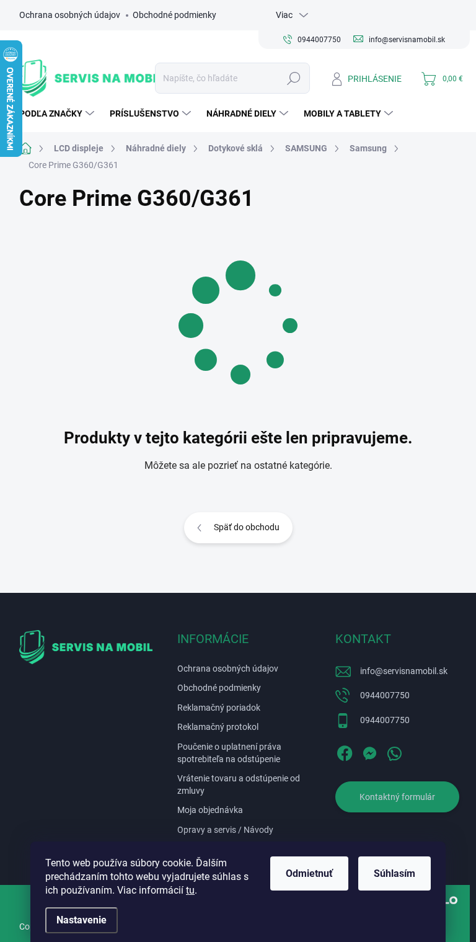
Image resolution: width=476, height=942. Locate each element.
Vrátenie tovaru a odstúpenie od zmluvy (238, 784)
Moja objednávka (210, 810)
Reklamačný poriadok (218, 708)
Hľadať (293, 78)
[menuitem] (58, 113)
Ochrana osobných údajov (69, 15)
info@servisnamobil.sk (403, 671)
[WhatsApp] (394, 751)
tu (190, 890)
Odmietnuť (309, 873)
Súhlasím (394, 873)
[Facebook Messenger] (369, 751)
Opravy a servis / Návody (225, 830)
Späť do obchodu (247, 527)
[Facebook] (344, 751)
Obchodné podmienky (174, 15)
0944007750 (385, 695)
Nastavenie (81, 920)
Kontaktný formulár (397, 797)
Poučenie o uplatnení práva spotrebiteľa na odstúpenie (229, 753)
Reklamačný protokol (217, 727)
